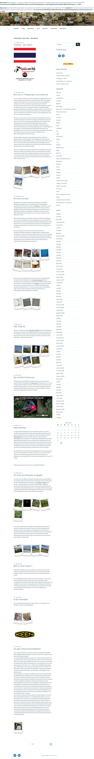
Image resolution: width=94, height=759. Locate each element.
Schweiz (58, 169)
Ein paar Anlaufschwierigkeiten (27, 649)
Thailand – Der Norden (61, 183)
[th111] (27, 254)
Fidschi (58, 114)
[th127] (36, 504)
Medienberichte (60, 147)
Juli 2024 (58, 227)
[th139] (18, 361)
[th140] (27, 361)
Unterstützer (54, 28)
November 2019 (60, 274)
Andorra (58, 95)
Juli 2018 (58, 318)
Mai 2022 (58, 247)
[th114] (18, 265)
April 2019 (58, 293)
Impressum (45, 28)
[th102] (27, 171)
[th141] (36, 361)
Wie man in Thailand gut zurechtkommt (31, 94)
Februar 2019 (59, 299)
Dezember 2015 (60, 401)
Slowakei (58, 175)
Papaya (44, 482)
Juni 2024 (58, 230)
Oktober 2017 (59, 343)
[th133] (44, 550)
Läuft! (38, 28)
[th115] (27, 265)
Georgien (58, 120)
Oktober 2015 (59, 406)
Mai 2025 (58, 214)
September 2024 (60, 222)
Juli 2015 (58, 414)
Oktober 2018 (59, 310)
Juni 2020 (58, 255)
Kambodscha (59, 136)
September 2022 (60, 236)
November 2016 (60, 370)
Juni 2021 (58, 252)
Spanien (58, 177)
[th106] (18, 182)
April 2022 (58, 249)
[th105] (44, 171)
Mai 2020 (58, 258)
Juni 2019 (58, 288)
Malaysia (58, 144)
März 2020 (59, 263)
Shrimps (37, 206)
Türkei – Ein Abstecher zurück (63, 194)
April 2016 (58, 390)
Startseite (16, 28)
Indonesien (58, 128)
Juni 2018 (58, 321)
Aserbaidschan (59, 98)
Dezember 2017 (60, 337)
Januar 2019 (59, 302)
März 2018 (58, 329)
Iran (57, 131)
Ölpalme (39, 482)
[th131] (27, 550)
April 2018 (58, 326)
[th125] (18, 504)
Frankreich (58, 117)
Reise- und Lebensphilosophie (63, 158)
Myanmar (58, 153)
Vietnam (58, 205)
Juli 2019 (58, 285)
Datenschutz (63, 28)
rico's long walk (32, 18)
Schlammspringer (37, 280)
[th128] (44, 504)
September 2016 (60, 376)
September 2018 (60, 313)
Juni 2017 (58, 354)
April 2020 (58, 260)
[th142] (18, 727)
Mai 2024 (58, 233)
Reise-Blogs (59, 161)
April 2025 (58, 216)
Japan (57, 133)
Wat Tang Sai (19, 326)
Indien (57, 125)
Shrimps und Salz (21, 198)
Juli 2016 (58, 381)
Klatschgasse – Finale (61, 78)
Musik (57, 150)
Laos (57, 142)
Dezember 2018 (60, 304)
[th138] (44, 350)
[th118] (27, 303)
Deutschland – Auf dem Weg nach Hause (66, 109)
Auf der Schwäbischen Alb (62, 84)
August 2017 (59, 348)
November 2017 (60, 340)
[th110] (18, 254)
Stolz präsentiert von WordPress (49, 755)
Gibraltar (58, 122)
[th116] (36, 265)
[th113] (44, 254)
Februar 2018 (59, 332)
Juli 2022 (58, 241)
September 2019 (60, 280)
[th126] (27, 504)
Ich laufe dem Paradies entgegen (28, 475)
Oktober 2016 (59, 373)
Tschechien (59, 188)
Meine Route (31, 28)
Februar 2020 (59, 266)
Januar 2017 (59, 365)
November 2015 (60, 403)
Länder (23, 28)
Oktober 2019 (59, 277)
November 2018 (60, 307)
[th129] (18, 515)
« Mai (61, 442)
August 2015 (59, 412)
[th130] (18, 550)
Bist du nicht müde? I (23, 566)
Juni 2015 (58, 417)
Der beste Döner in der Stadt (63, 75)
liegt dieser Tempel (34, 330)
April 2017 (58, 359)
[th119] (36, 303)
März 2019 (58, 296)
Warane (37, 283)
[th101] (18, 172)
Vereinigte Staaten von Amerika (63, 202)
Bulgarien (58, 103)
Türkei (57, 191)
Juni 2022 (58, 244)
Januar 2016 (59, 398)
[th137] (36, 350)
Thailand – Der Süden (23, 45)
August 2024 (59, 225)
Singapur (58, 172)
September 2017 (60, 346)
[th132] (36, 550)
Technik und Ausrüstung (62, 180)
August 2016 (59, 379)
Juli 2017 (58, 351)
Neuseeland (59, 155)
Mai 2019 (58, 291)
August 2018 (59, 315)
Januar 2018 (59, 335)
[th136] (27, 350)
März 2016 (58, 392)
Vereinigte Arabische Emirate (63, 199)
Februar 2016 (59, 395)
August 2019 (59, 282)
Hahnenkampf (20, 427)
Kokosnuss (34, 383)
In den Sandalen (21, 599)
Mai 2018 (58, 324)
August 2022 (59, 238)
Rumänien (58, 164)
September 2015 (60, 409)
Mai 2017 (58, 357)
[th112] (35, 254)
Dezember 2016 (60, 368)
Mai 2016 (58, 387)
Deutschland (59, 106)
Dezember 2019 (60, 271)
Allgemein (58, 92)
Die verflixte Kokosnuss (24, 377)
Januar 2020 (59, 269)
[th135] (18, 350)
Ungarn (58, 197)
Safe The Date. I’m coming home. (64, 81)
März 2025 (59, 219)
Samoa (58, 166)
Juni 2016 (58, 384)
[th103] (35, 171)
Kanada (58, 139)
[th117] (18, 303)
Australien (58, 100)
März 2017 (58, 362)
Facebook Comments (61, 111)
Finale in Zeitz (59, 73)
